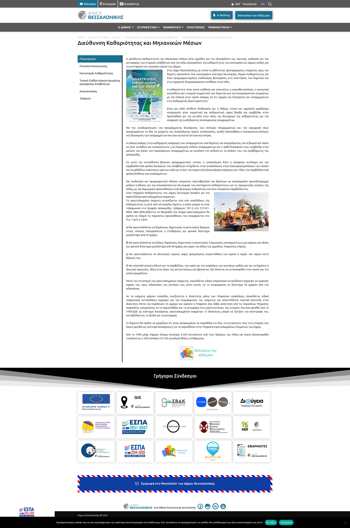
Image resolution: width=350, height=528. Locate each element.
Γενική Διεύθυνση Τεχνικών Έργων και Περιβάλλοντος (152, 37)
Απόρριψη (286, 522)
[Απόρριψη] (345, 522)
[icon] (200, 508)
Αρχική (81, 37)
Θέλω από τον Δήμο (98, 37)
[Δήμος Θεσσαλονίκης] (107, 15)
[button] (269, 3)
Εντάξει (271, 522)
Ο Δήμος (116, 37)
